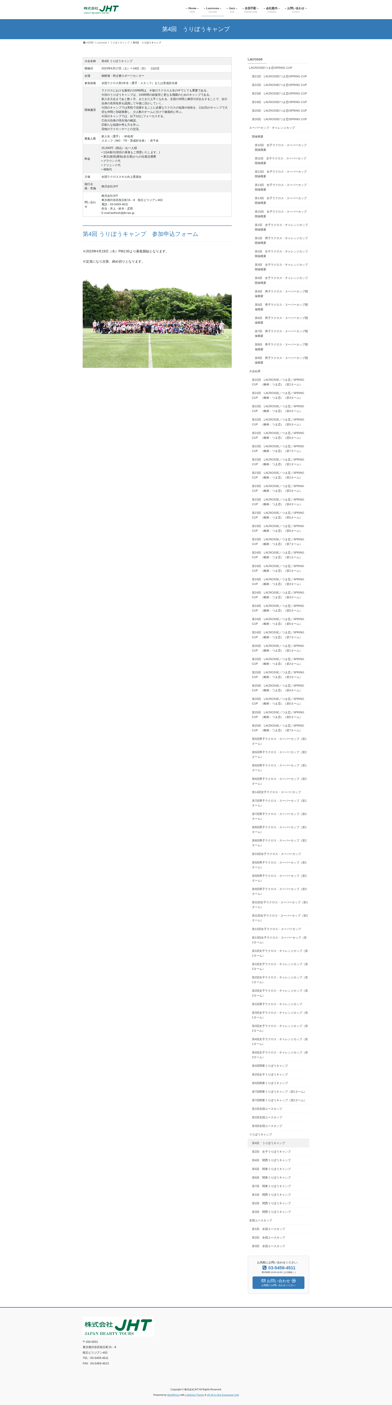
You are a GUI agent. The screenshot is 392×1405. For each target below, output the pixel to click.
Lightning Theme (194, 1395)
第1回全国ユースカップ (267, 1108)
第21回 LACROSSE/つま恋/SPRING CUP (279, 76)
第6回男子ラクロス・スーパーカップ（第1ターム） (279, 768)
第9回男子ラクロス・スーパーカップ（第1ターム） (279, 865)
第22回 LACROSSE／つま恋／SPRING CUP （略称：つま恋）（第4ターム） (278, 409)
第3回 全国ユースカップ (268, 1246)
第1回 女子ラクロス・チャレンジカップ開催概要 (281, 227)
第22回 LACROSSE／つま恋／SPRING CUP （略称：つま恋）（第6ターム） (278, 435)
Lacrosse (255, 59)
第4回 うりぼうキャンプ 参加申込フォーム (140, 234)
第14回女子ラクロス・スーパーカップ (276, 792)
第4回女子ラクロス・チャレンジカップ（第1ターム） (280, 1041)
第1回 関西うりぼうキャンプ (271, 1194)
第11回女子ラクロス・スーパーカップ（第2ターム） (280, 918)
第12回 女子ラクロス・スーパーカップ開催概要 (281, 174)
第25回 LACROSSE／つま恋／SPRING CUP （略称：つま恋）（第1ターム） (278, 648)
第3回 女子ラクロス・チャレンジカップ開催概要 (281, 267)
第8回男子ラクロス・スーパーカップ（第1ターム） (279, 829)
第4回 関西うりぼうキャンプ (271, 1160)
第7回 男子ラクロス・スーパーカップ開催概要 (281, 333)
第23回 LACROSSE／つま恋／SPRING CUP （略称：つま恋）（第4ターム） (278, 502)
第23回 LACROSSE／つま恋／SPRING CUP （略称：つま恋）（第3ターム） (278, 488)
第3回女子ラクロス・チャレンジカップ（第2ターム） (280, 1028)
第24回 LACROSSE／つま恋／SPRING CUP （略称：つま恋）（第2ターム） (278, 568)
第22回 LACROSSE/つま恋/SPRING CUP (279, 85)
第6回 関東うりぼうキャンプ (271, 1177)
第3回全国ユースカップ (267, 1126)
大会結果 (255, 371)
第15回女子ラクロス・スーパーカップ (276, 854)
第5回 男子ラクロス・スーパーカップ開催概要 (281, 307)
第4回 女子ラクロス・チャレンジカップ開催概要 (281, 280)
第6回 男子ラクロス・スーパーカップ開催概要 (281, 320)
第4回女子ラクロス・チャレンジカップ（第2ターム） (280, 1055)
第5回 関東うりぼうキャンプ (271, 1169)
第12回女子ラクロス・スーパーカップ (276, 929)
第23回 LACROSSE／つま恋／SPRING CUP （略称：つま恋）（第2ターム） (278, 475)
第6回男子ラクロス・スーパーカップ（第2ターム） (279, 781)
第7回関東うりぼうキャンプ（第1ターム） (279, 1091)
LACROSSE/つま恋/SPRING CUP (270, 67)
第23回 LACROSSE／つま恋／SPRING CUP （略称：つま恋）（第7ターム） (278, 542)
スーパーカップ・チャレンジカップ (272, 127)
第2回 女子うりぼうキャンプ (271, 1151)
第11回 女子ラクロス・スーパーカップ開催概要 (280, 161)
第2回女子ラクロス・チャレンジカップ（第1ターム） (280, 980)
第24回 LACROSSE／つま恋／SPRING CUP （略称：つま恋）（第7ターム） (278, 635)
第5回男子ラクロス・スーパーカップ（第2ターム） (279, 754)
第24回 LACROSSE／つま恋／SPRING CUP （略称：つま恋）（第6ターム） (278, 621)
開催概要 (257, 136)
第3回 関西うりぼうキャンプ (271, 1211)
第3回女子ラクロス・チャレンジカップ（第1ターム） (280, 1015)
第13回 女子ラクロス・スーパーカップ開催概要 (281, 187)
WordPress (173, 1395)
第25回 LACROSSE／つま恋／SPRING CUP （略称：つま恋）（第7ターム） (278, 728)
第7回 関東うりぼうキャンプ (271, 1186)
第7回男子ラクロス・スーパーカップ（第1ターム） (279, 803)
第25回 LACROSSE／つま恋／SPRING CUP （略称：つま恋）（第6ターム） (278, 715)
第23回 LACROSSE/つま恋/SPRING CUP (279, 93)
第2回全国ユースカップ (267, 1117)
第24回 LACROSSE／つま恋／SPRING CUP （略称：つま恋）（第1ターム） (278, 555)
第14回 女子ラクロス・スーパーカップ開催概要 (281, 200)
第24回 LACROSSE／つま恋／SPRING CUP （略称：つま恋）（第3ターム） (278, 582)
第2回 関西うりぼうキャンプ (271, 1203)
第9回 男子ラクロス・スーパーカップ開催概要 (281, 360)
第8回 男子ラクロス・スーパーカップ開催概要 (281, 347)
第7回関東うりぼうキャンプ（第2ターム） (279, 1100)
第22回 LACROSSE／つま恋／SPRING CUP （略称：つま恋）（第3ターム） (278, 395)
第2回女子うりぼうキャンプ (270, 1074)
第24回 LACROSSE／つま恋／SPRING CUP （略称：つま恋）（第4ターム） (278, 595)
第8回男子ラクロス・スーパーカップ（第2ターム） (279, 843)
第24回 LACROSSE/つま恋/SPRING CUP (279, 102)
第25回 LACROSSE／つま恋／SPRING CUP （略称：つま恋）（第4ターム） (278, 688)
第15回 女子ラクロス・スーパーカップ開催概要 (281, 214)
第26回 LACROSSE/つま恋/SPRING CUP (279, 119)
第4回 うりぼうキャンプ (268, 1143)
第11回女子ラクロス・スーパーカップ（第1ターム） (280, 905)
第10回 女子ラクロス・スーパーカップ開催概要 (281, 147)
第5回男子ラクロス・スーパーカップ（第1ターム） (279, 741)
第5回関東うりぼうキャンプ (270, 1083)
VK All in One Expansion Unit (223, 1395)
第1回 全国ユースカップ (268, 1229)
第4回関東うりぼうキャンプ (270, 1065)
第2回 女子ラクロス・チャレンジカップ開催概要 (281, 254)
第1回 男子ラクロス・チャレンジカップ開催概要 (281, 240)
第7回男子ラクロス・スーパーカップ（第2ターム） (279, 816)
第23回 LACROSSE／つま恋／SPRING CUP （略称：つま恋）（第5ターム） (278, 515)
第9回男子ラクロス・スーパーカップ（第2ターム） (279, 878)
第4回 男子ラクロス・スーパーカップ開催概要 (281, 294)
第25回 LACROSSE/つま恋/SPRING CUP (279, 110)
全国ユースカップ (260, 1220)
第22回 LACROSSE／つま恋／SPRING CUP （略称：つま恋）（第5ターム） (278, 422)
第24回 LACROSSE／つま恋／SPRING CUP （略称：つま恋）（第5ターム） (278, 608)
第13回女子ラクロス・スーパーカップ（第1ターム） (279, 940)
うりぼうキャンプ (260, 1134)
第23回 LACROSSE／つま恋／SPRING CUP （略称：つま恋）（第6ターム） (278, 528)
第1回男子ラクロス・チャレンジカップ (277, 1004)
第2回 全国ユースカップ (268, 1237)
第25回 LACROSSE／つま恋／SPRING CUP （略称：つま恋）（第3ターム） (278, 675)
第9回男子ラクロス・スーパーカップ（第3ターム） (279, 891)
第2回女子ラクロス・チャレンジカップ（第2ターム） (280, 993)
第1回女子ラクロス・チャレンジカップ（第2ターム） (280, 966)
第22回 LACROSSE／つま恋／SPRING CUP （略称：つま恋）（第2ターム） (278, 382)
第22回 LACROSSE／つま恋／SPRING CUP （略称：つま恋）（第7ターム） (278, 449)
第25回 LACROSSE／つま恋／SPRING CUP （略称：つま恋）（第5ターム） (278, 701)
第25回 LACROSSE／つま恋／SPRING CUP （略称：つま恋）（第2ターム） (278, 661)
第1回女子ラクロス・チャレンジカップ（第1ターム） (280, 953)
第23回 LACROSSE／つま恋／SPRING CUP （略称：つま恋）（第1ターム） (278, 462)
